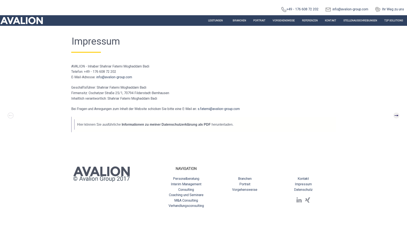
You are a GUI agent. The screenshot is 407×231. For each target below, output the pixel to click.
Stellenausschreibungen (360, 20)
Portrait (259, 20)
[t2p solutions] (396, 115)
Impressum (303, 184)
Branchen (239, 20)
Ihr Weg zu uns (393, 9)
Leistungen (215, 20)
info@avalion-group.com (349, 9)
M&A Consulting (186, 200)
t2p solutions (393, 20)
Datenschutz (303, 190)
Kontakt (330, 20)
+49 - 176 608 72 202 (302, 9)
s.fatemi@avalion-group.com (219, 109)
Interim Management (186, 184)
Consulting (186, 190)
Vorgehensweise (284, 20)
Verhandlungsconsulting (186, 206)
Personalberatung (186, 179)
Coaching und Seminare (186, 195)
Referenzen (310, 20)
